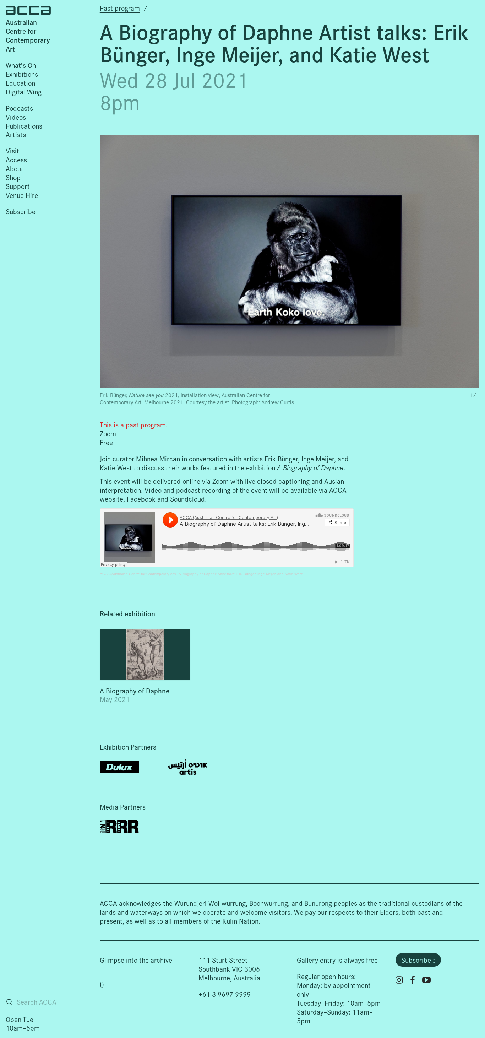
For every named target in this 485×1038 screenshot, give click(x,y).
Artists (16, 134)
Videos (16, 116)
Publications (24, 125)
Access (16, 159)
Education (20, 82)
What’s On (21, 65)
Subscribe (21, 211)
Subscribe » (418, 959)
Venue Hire (22, 195)
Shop (13, 177)
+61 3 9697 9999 (224, 994)
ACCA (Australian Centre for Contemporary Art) (138, 574)
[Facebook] (412, 980)
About (14, 168)
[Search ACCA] (9, 1002)
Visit (12, 150)
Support (18, 186)
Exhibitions (22, 74)
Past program (120, 7)
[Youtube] (426, 980)
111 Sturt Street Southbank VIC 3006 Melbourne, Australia (229, 968)
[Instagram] (399, 980)
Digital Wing (24, 91)
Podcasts (19, 108)
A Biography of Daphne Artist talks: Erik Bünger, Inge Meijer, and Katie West (241, 574)
